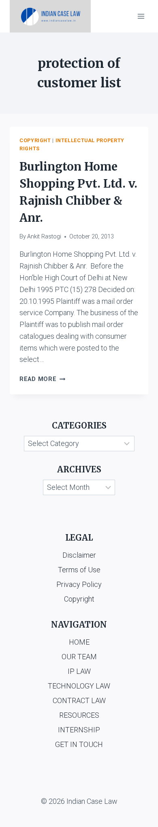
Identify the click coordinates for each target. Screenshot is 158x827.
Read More (42, 379)
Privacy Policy (79, 584)
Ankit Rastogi (44, 236)
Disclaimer (79, 555)
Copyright (35, 140)
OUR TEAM (79, 656)
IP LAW (79, 671)
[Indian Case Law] (50, 16)
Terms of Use (79, 569)
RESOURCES (79, 715)
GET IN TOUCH (79, 744)
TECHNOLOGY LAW (79, 686)
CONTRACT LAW (79, 700)
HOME (79, 642)
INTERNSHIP (79, 729)
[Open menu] (140, 16)
